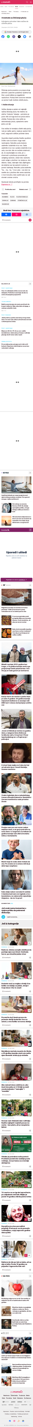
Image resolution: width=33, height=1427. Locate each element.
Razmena (5, 197)
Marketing (14, 1416)
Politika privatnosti (23, 1414)
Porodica (16, 11)
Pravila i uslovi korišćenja (17, 1411)
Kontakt (27, 1411)
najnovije (5, 204)
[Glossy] (16, 1408)
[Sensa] (11, 1405)
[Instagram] (16, 214)
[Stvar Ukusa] (27, 1402)
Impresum (6, 1411)
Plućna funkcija (22, 197)
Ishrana (13, 200)
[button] (30, 27)
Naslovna (4, 11)
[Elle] (17, 1405)
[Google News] (27, 214)
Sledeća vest (23, 189)
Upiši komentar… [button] (12, 917)
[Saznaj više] (30, 472)
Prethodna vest (10, 189)
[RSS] (19, 1421)
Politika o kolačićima (10, 1414)
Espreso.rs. (5, 184)
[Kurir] (13, 1402)
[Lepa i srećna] (4, 1405)
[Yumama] (5, 2)
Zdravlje (5, 200)
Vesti (10, 11)
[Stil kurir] (30, 1405)
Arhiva (20, 1416)
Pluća (12, 197)
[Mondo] (6, 1402)
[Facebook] (6, 214)
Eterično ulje (22, 200)
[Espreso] (20, 1402)
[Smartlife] (24, 1405)
